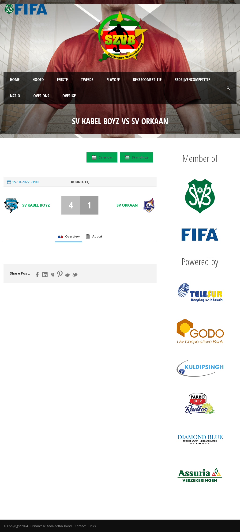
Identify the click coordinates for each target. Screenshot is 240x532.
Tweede (87, 79)
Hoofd (38, 79)
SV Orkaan (127, 205)
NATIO (15, 95)
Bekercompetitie (147, 79)
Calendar (106, 157)
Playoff (113, 79)
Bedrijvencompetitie (192, 79)
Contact (80, 526)
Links (92, 526)
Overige (69, 95)
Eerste (62, 79)
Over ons (41, 95)
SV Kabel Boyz (36, 205)
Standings (140, 157)
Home (14, 79)
